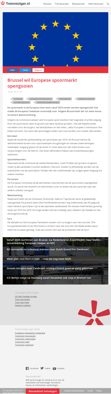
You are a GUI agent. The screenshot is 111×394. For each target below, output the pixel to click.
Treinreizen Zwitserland (25, 339)
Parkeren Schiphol (23, 305)
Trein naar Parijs (22, 302)
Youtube (60, 368)
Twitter (47, 368)
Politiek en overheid (86, 99)
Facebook (34, 368)
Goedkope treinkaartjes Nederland (30, 333)
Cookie (90, 390)
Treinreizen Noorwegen (25, 336)
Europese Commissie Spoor (40, 99)
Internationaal (95, 3)
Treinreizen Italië (22, 342)
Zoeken (108, 4)
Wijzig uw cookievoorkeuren (13, 393)
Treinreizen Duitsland (24, 345)
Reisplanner (78, 3)
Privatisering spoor (21, 102)
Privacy (99, 390)
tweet (25, 70)
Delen (12, 70)
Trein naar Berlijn (22, 299)
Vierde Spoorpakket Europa (48, 102)
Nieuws (47, 3)
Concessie (18, 99)
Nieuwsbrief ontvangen (43, 391)
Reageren (38, 70)
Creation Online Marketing (74, 390)
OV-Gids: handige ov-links (26, 296)
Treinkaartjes (62, 3)
